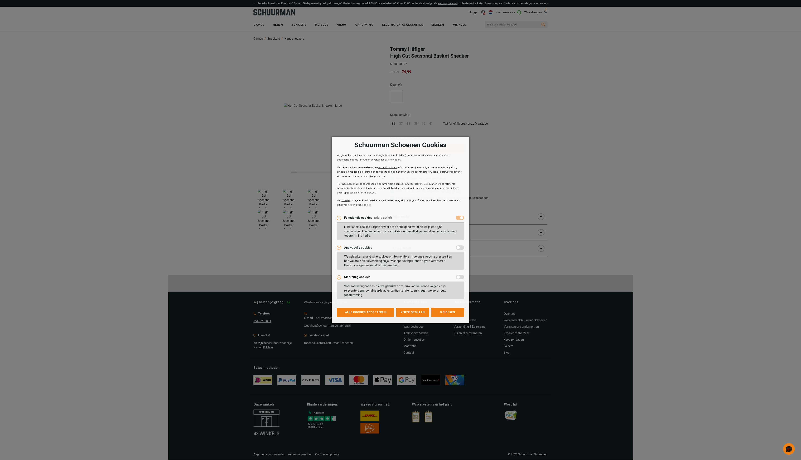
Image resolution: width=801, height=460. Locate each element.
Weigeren (447, 312)
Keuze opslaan (412, 312)
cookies (345, 200)
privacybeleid (344, 204)
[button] (789, 449)
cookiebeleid (363, 204)
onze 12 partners (387, 167)
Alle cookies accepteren (365, 312)
